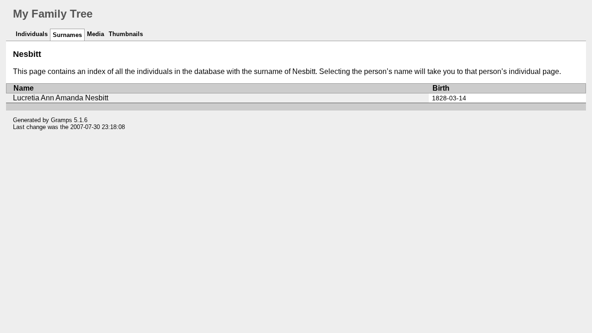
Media (95, 34)
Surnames (67, 34)
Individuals (32, 34)
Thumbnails (126, 34)
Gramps (61, 120)
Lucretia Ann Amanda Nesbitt (60, 98)
